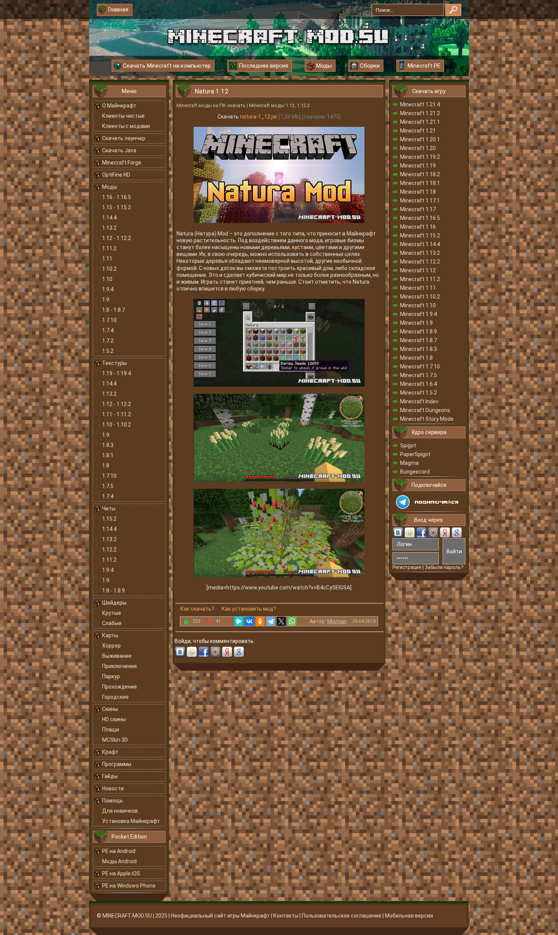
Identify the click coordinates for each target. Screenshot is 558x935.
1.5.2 (107, 351)
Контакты (285, 916)
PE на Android (119, 851)
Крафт (110, 752)
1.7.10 (109, 320)
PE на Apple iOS (121, 873)
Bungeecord (415, 472)
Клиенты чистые (123, 116)
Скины (110, 709)
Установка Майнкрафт (131, 821)
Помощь (112, 801)
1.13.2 (109, 228)
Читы (108, 508)
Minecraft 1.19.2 (420, 157)
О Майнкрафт (119, 106)
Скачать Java (119, 150)
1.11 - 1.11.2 (116, 414)
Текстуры (114, 363)
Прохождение (119, 687)
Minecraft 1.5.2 (418, 393)
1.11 (107, 259)
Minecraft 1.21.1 (420, 122)
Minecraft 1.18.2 (420, 174)
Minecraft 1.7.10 (420, 366)
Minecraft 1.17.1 (420, 200)
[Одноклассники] (260, 621)
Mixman (337, 621)
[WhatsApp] (291, 621)
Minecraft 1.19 (418, 166)
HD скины (114, 719)
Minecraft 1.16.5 (420, 218)
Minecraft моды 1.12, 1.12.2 (279, 105)
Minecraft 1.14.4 (420, 244)
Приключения (119, 666)
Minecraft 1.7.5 (418, 375)
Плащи (110, 730)
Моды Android (119, 861)
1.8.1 (107, 455)
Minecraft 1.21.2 (420, 113)
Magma (409, 463)
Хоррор (111, 646)
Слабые (111, 623)
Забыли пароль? (444, 567)
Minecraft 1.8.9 (418, 332)
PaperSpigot (415, 454)
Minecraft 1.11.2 (420, 279)
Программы (116, 764)
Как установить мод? (249, 609)
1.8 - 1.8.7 (113, 310)
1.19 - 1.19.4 (116, 373)
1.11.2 (109, 248)
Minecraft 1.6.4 (418, 384)
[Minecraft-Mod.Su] (278, 36)
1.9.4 (107, 289)
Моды (109, 187)
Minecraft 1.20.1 (420, 139)
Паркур (111, 676)
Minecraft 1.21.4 (420, 104)
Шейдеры (114, 603)
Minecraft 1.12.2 (420, 262)
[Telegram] (270, 621)
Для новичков (120, 811)
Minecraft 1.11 (418, 288)
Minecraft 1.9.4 (418, 314)
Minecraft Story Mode (427, 419)
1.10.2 (109, 269)
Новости (113, 788)
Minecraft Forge (121, 163)
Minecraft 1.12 (418, 270)
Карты (110, 635)
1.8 (105, 466)
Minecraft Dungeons (425, 410)
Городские (115, 697)
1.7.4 (107, 330)
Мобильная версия (409, 916)
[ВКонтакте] (249, 621)
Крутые (111, 613)
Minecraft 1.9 (416, 323)
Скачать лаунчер (123, 138)
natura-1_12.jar (258, 117)
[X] (281, 621)
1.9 (105, 300)
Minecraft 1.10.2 (420, 297)
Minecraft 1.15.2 (420, 235)
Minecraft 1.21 (418, 131)
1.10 (107, 279)
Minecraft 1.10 (418, 305)
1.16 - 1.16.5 (116, 197)
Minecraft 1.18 (418, 192)
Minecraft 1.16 (418, 227)
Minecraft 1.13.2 (420, 253)
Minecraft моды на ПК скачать (211, 105)
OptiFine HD (116, 175)
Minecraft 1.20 (418, 148)
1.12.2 (109, 549)
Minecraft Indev (419, 401)
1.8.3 (107, 445)
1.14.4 (109, 218)
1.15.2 (109, 519)
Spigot (408, 445)
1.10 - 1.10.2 (116, 425)
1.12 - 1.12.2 (116, 238)
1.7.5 (107, 486)
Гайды (110, 776)
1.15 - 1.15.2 (116, 207)
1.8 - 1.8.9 (113, 591)
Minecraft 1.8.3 (418, 349)
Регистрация (406, 567)
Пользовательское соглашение (341, 916)
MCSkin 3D (115, 740)
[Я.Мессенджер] (238, 621)
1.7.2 (107, 341)
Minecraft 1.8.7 (418, 340)
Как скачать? (197, 609)
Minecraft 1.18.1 (420, 183)
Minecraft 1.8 (416, 358)
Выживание (117, 656)
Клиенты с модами (126, 126)
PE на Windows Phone (129, 886)
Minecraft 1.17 (418, 209)
